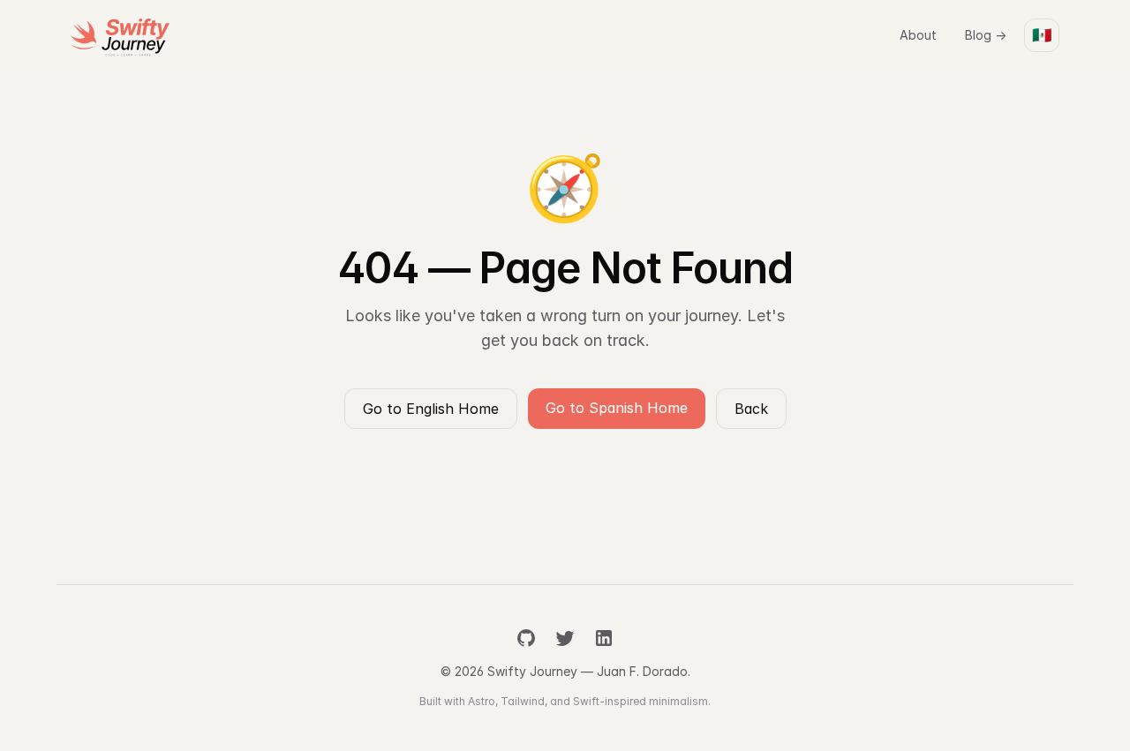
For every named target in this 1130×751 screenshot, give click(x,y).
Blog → (985, 34)
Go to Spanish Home (617, 408)
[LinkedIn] (603, 638)
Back (751, 408)
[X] (565, 638)
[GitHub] (526, 638)
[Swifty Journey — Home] (120, 35)
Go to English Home (431, 408)
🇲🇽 (1041, 35)
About (918, 34)
